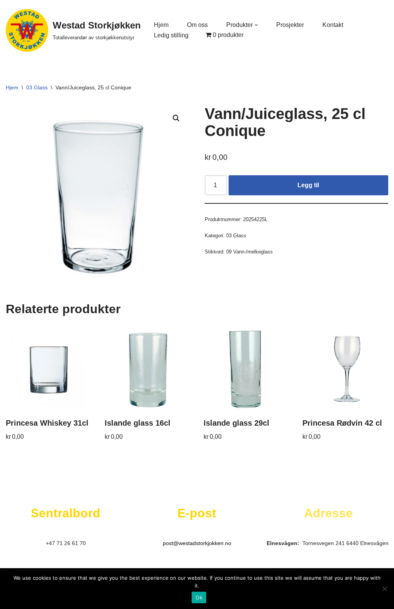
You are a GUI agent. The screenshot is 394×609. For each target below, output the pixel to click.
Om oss (197, 25)
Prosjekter (290, 25)
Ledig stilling (171, 35)
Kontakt (332, 25)
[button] (256, 25)
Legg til (308, 185)
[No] (384, 588)
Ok (198, 597)
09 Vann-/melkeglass (249, 252)
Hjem (161, 25)
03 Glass (37, 87)
